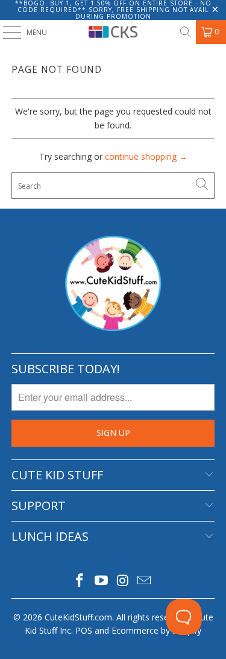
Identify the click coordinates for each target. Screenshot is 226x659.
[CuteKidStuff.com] (113, 32)
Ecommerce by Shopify (156, 630)
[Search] (185, 32)
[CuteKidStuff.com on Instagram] (124, 581)
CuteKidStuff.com (78, 617)
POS (83, 630)
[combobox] (112, 185)
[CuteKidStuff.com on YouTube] (102, 581)
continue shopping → (146, 156)
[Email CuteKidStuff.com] (145, 581)
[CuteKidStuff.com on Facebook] (80, 581)
